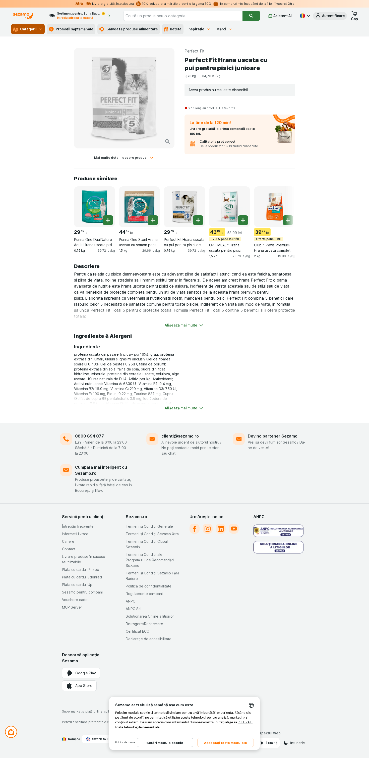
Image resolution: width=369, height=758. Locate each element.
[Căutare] (251, 16)
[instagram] (208, 529)
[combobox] (183, 16)
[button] (330, 16)
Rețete (175, 29)
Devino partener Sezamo (272, 436)
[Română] (304, 16)
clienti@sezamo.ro (180, 436)
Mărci (221, 29)
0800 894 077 (89, 436)
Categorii (28, 29)
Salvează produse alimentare (132, 29)
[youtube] (234, 529)
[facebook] (195, 529)
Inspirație (196, 29)
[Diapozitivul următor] (285, 206)
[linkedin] (221, 529)
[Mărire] (167, 141)
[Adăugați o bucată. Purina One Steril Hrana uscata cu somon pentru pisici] (153, 220)
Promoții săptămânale (74, 29)
